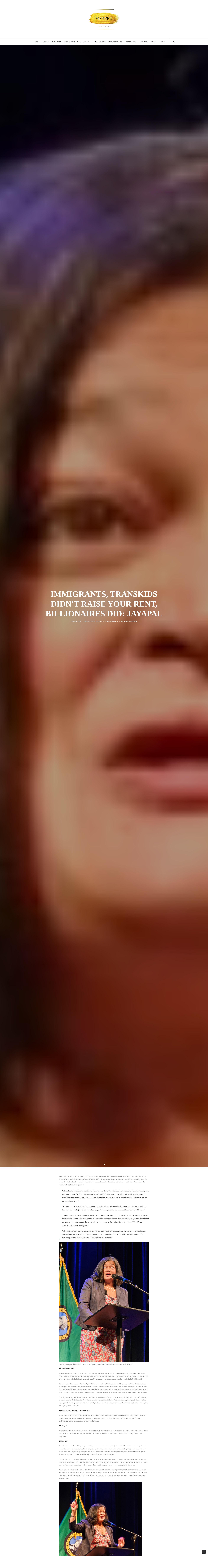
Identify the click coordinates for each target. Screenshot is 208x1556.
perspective (101, 621)
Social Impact (99, 41)
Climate (162, 41)
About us (45, 41)
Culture (87, 41)
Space (153, 41)
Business (144, 41)
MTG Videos (56, 41)
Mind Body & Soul (116, 41)
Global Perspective (72, 41)
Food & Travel (131, 41)
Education (90, 621)
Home (36, 41)
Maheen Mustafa (130, 621)
